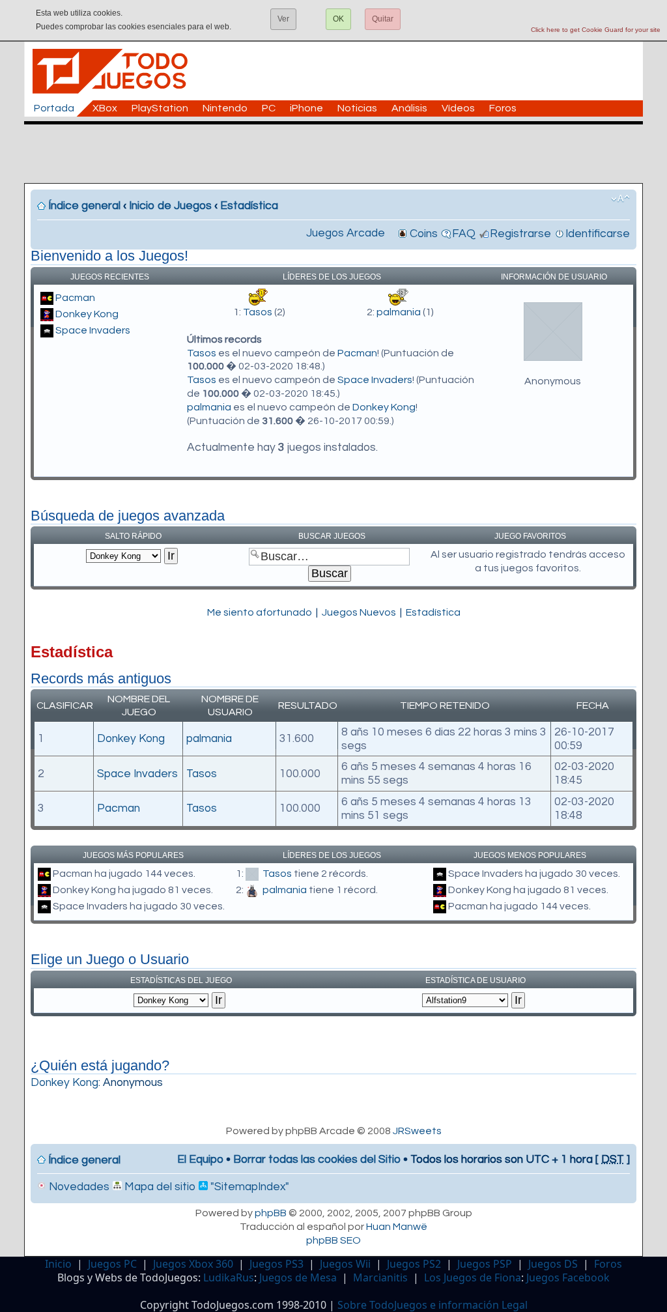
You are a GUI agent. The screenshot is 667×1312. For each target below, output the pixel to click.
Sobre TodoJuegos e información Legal (432, 1305)
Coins (424, 234)
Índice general (84, 206)
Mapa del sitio (158, 1187)
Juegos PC (112, 1264)
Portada (54, 108)
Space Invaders (92, 330)
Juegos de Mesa (298, 1277)
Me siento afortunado (259, 612)
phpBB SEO (333, 1240)
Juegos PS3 (276, 1264)
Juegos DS (553, 1264)
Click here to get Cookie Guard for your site (595, 29)
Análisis (409, 108)
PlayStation (160, 108)
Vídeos (458, 108)
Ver (283, 18)
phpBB (271, 1213)
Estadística (249, 206)
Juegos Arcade (345, 233)
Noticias (357, 108)
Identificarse (597, 234)
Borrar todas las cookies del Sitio (317, 1159)
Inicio (58, 1264)
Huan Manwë (396, 1226)
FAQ (463, 234)
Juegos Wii (345, 1264)
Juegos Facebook (568, 1277)
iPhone (306, 108)
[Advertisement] (340, 153)
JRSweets (417, 1131)
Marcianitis (380, 1277)
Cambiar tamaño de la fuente (620, 199)
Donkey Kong (87, 314)
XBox (104, 108)
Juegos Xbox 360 (193, 1264)
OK (338, 18)
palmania (398, 312)
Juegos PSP (484, 1264)
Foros (503, 108)
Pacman (75, 297)
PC (269, 108)
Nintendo (225, 108)
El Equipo (200, 1159)
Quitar (382, 18)
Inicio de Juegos (170, 206)
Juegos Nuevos (359, 612)
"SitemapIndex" (248, 1187)
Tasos (257, 312)
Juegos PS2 (414, 1264)
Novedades (77, 1187)
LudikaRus (228, 1277)
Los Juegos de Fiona (472, 1277)
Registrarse (520, 234)
